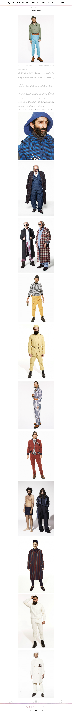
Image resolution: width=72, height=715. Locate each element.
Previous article (11, 702)
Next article (61, 702)
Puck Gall (36, 7)
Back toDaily (36, 702)
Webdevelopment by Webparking (36, 712)
